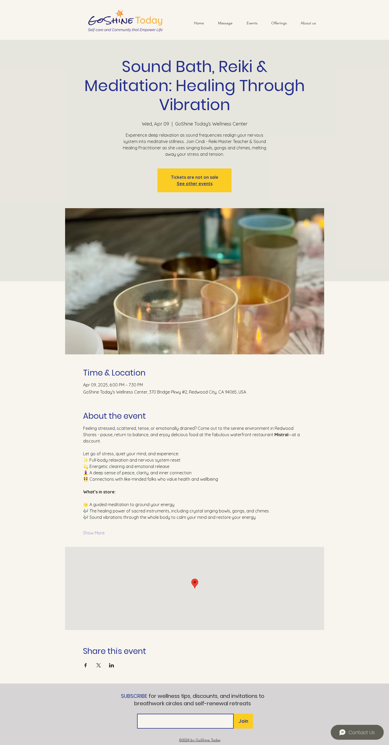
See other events (194, 183)
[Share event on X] (98, 665)
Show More (94, 533)
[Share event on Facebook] (85, 665)
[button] (279, 23)
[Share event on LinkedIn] (111, 665)
